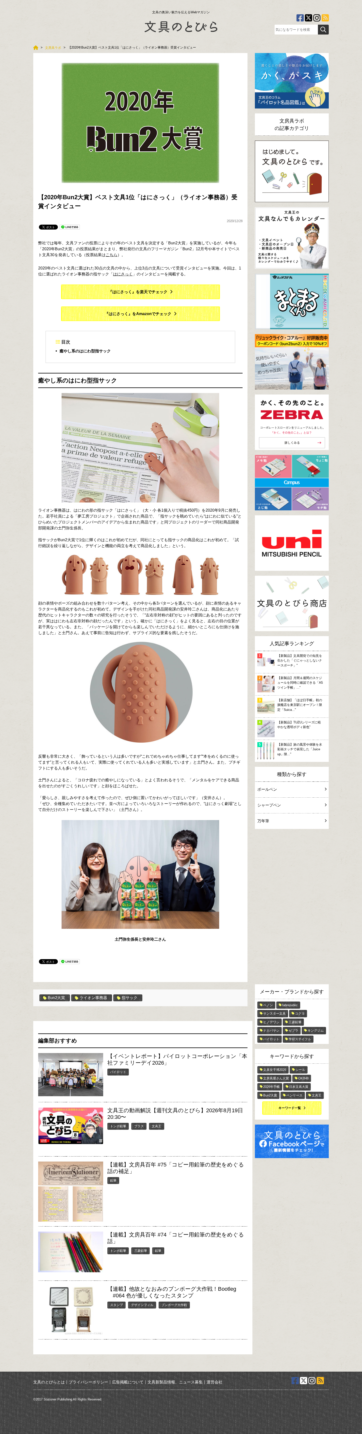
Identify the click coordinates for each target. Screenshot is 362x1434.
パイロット (118, 1072)
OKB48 (303, 1078)
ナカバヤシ (271, 1030)
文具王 (156, 1126)
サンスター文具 (274, 1013)
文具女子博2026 (274, 1070)
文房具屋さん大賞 (276, 1078)
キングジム (316, 1030)
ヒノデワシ (271, 1022)
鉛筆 (113, 1180)
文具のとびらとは (49, 1382)
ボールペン (267, 789)
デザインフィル (142, 1305)
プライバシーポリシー (88, 1382)
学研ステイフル (300, 1039)
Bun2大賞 (56, 998)
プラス (139, 1126)
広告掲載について (128, 1382)
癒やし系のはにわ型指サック (85, 351)
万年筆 (263, 821)
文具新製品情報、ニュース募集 (175, 1382)
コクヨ (300, 1013)
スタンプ (116, 1305)
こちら (111, 255)
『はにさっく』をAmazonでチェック (138, 314)
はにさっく (123, 274)
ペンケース (294, 1095)
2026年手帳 (271, 1087)
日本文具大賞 (298, 1087)
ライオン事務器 (93, 998)
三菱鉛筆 (140, 1251)
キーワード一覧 (290, 1108)
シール (300, 1070)
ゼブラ (293, 1030)
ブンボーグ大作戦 (174, 1305)
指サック (129, 998)
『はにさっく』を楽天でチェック (137, 292)
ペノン (268, 1005)
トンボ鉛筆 (118, 1126)
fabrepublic (290, 1005)
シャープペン (269, 805)
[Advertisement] (292, 908)
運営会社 (214, 1382)
